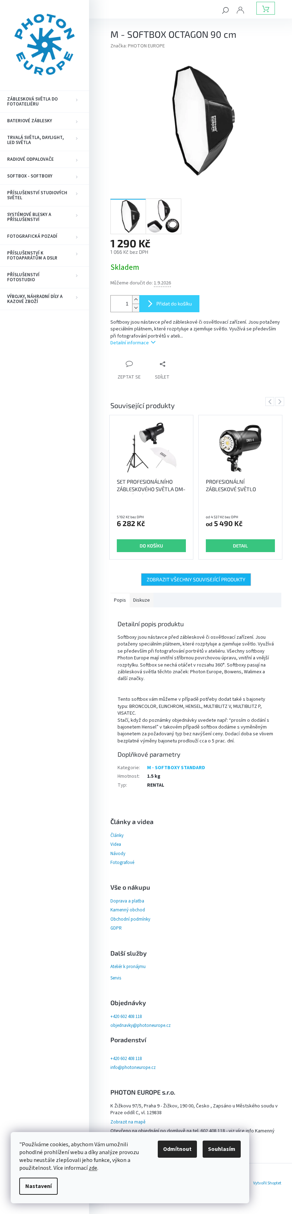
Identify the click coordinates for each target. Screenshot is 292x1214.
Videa (115, 844)
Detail (240, 546)
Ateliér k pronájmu (128, 966)
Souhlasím (221, 1149)
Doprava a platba (127, 901)
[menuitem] (44, 101)
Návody (117, 853)
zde (93, 1168)
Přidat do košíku (174, 303)
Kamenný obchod (127, 910)
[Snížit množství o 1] (135, 308)
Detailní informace (129, 342)
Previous (271, 401)
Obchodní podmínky (130, 919)
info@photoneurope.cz (133, 1067)
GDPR (116, 928)
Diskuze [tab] (141, 600)
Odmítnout (177, 1149)
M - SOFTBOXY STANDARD (176, 767)
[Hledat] (225, 10)
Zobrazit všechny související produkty (196, 579)
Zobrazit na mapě (127, 1122)
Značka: (137, 46)
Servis (115, 978)
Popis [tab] (120, 600)
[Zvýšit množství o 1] (135, 299)
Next (281, 401)
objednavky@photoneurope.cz (140, 1025)
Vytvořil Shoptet (267, 1183)
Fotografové (122, 862)
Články (117, 835)
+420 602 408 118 (126, 1016)
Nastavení (38, 1186)
